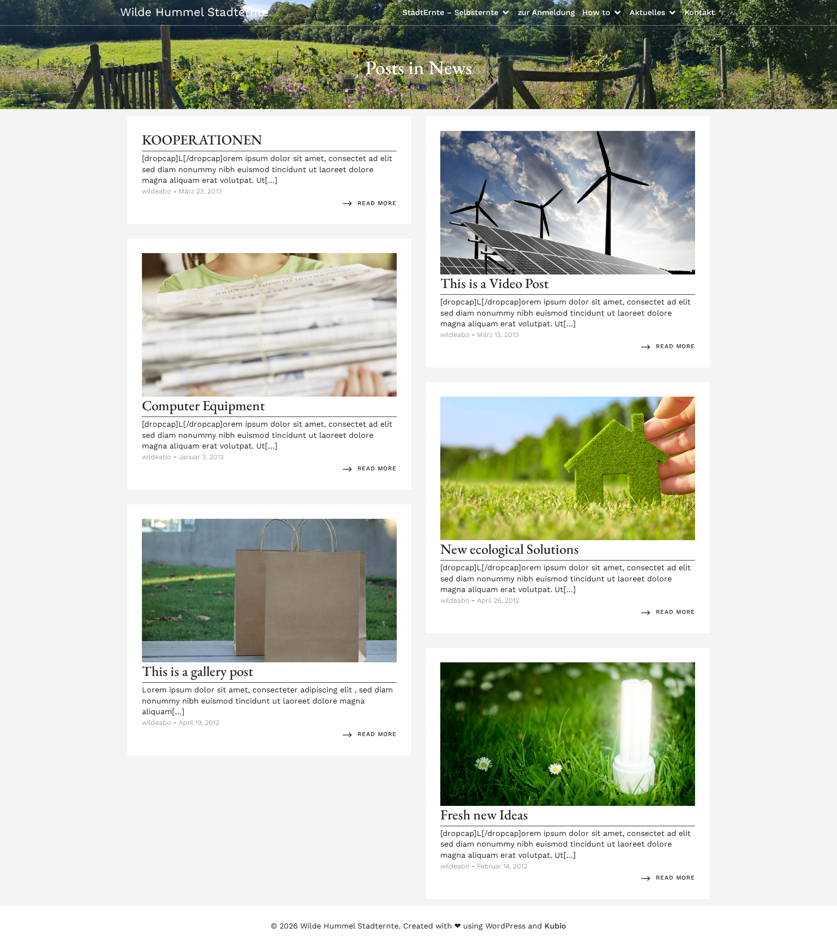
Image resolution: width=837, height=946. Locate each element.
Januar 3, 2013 (201, 457)
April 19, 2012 (199, 722)
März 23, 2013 (200, 191)
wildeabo (156, 191)
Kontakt (699, 12)
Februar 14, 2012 (502, 866)
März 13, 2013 (498, 334)
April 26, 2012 (498, 600)
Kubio (555, 925)
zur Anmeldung (546, 12)
